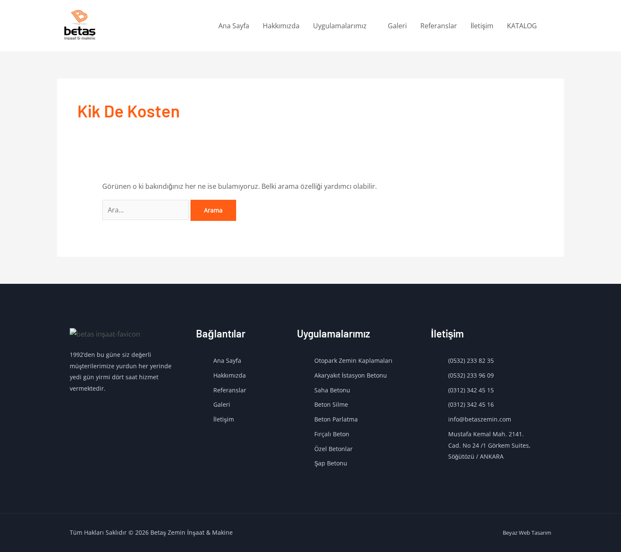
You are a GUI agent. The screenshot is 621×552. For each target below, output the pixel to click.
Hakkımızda (281, 25)
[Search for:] (146, 210)
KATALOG (522, 25)
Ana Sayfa (233, 25)
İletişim (482, 25)
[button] (553, 26)
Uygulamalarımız (340, 25)
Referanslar (438, 25)
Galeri (397, 25)
